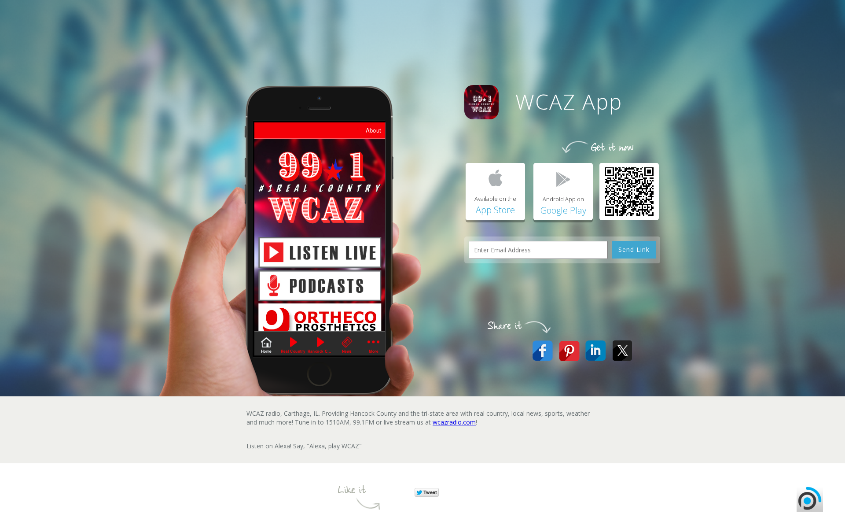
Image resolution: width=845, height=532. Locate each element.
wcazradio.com (454, 422)
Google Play (563, 210)
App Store (495, 210)
